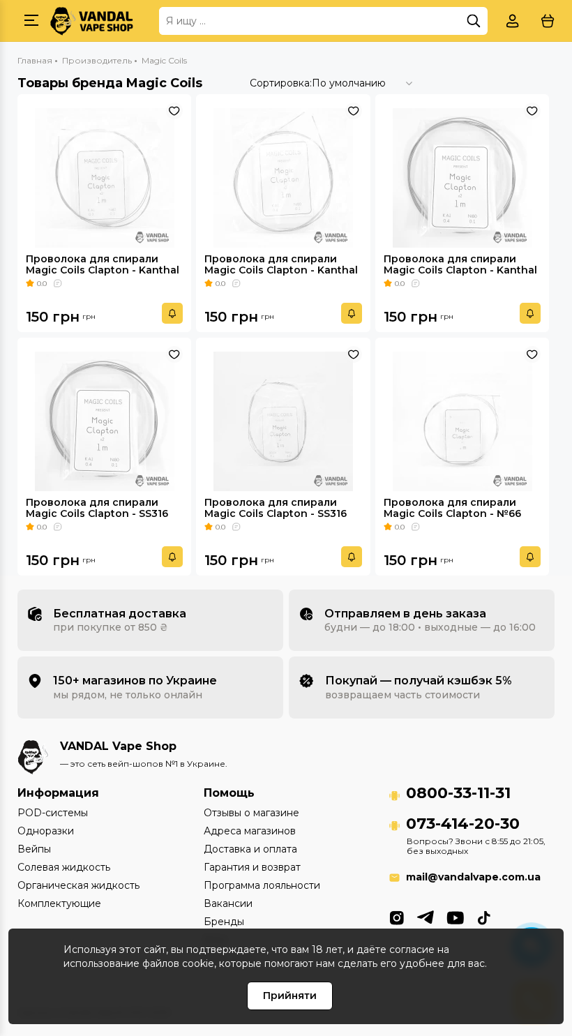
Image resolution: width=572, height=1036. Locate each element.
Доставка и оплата (250, 849)
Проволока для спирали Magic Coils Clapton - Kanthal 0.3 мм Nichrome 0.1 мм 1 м (102, 270)
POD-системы (52, 812)
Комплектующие (59, 903)
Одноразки (45, 831)
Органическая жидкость (78, 885)
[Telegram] (425, 916)
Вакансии (228, 903)
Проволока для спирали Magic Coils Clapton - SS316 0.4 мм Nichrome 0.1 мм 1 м (275, 513)
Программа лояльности (262, 885)
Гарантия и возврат (252, 867)
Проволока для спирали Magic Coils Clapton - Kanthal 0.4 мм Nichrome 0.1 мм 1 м (281, 270)
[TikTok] (483, 916)
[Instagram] (396, 916)
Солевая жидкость (63, 867)
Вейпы (34, 849)
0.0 (42, 283)
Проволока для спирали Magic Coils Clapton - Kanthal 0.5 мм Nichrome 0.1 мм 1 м (460, 270)
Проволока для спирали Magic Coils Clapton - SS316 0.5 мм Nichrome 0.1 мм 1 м (97, 513)
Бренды (224, 921)
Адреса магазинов (250, 831)
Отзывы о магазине (251, 812)
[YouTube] (455, 916)
